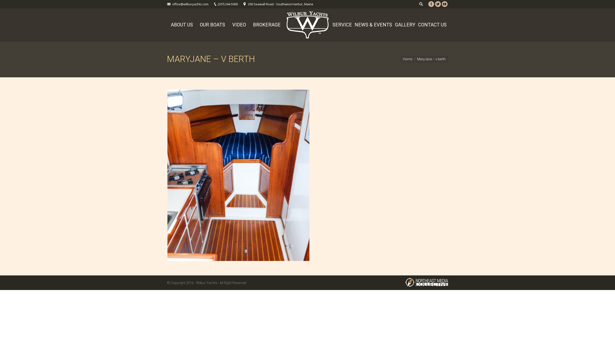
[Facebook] (431, 4)
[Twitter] (438, 4)
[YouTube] (445, 4)
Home (407, 59)
